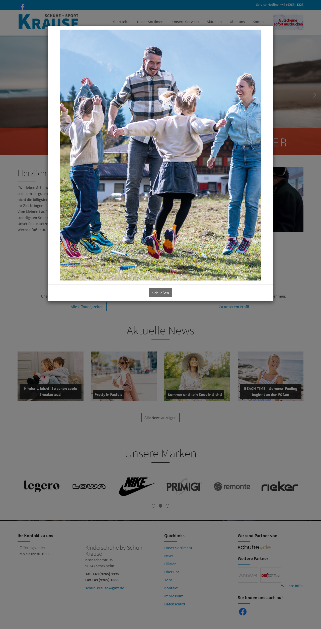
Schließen (160, 292)
